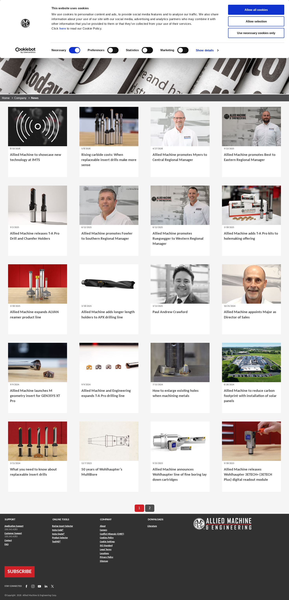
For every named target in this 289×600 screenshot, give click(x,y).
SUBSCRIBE (19, 571)
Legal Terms (105, 549)
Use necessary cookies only (256, 33)
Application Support (14, 526)
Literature (152, 526)
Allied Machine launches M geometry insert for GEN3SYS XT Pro (35, 396)
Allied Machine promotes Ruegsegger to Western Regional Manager (178, 239)
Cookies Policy (107, 538)
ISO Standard (106, 546)
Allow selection (256, 21)
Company (20, 98)
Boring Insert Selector (62, 526)
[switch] (113, 50)
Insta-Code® (58, 530)
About (103, 526)
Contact (8, 540)
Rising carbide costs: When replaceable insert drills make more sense (108, 160)
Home (6, 98)
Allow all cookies (256, 9)
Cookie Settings (107, 542)
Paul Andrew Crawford (170, 312)
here (62, 28)
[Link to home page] (222, 522)
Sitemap (104, 561)
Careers (103, 530)
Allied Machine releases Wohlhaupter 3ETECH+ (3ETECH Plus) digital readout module (248, 475)
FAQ (6, 544)
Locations (104, 553)
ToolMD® (56, 541)
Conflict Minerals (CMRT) (112, 534)
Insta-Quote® (58, 534)
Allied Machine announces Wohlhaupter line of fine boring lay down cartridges (180, 475)
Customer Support (13, 533)
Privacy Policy (106, 557)
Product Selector (60, 537)
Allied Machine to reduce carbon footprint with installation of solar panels (250, 396)
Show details (205, 50)
